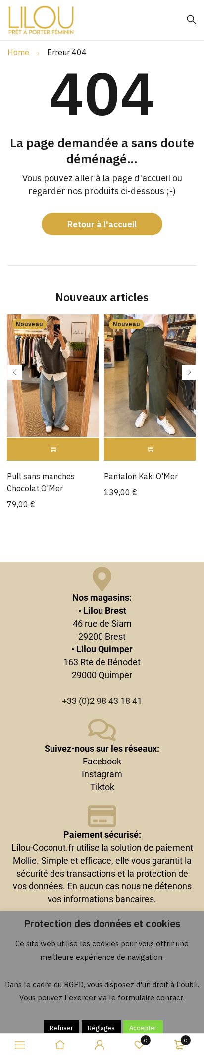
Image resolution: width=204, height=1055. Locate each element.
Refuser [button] (61, 1028)
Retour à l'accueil (102, 224)
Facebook (102, 761)
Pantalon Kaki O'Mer (141, 476)
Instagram (102, 774)
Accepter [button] (143, 1028)
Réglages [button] (101, 1028)
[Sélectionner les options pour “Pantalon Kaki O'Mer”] (150, 449)
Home (18, 52)
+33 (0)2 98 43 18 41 (102, 701)
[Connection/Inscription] (99, 1045)
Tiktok (102, 787)
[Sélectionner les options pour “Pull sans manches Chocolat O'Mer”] (53, 449)
